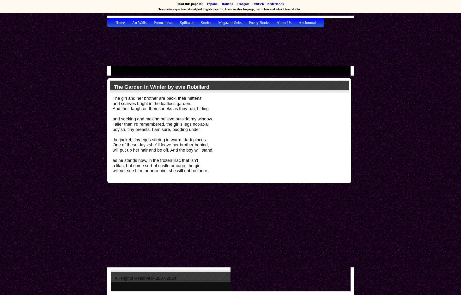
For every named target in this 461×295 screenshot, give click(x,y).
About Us (284, 23)
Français (243, 4)
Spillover (187, 23)
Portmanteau (163, 23)
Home (120, 23)
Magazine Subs (230, 23)
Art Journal (307, 23)
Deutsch (258, 4)
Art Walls (139, 23)
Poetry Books (259, 23)
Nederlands (275, 4)
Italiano (227, 4)
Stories (206, 23)
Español (212, 4)
